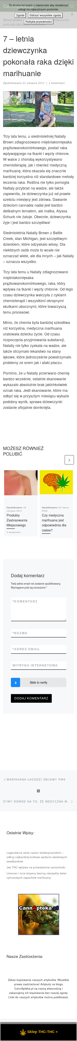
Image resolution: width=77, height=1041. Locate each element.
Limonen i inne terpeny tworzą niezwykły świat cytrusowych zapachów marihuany (36, 875)
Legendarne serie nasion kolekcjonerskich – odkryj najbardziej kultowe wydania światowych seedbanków (37, 857)
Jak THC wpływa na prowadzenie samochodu (36, 867)
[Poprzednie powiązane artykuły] (59, 459)
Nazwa (20, 633)
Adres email (26, 649)
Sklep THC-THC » (42, 1032)
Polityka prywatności (38, 21)
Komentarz (25, 601)
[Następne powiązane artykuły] (69, 459)
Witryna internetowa (35, 665)
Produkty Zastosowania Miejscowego (17, 520)
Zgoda (20, 15)
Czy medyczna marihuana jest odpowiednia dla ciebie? (54, 523)
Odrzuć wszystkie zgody (45, 15)
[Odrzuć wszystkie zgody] (72, 14)
